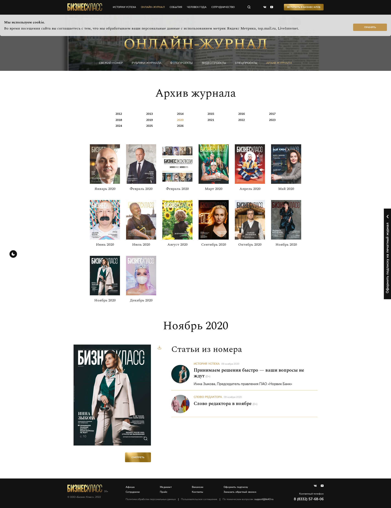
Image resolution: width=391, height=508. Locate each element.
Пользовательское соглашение (199, 499)
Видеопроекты (214, 63)
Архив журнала (279, 63)
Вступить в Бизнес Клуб (303, 7)
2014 (180, 114)
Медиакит (166, 487)
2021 (211, 120)
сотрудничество (223, 7)
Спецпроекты (246, 63)
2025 (149, 126)
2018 (118, 120)
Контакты (197, 492)
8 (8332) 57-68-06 (309, 499)
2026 (180, 126)
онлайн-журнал (153, 7)
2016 (241, 114)
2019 (149, 120)
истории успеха (124, 7)
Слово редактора (208, 397)
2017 (272, 114)
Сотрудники (133, 492)
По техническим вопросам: (248, 499)
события (176, 7)
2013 (149, 114)
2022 (241, 120)
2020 (180, 120)
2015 (211, 114)
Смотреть (138, 457)
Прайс (163, 492)
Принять (370, 27)
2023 (272, 120)
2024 (118, 126)
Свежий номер (111, 63)
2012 (118, 114)
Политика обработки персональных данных (151, 499)
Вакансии (197, 487)
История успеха (207, 364)
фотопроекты (181, 63)
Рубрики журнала (146, 63)
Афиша (130, 487)
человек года (196, 7)
